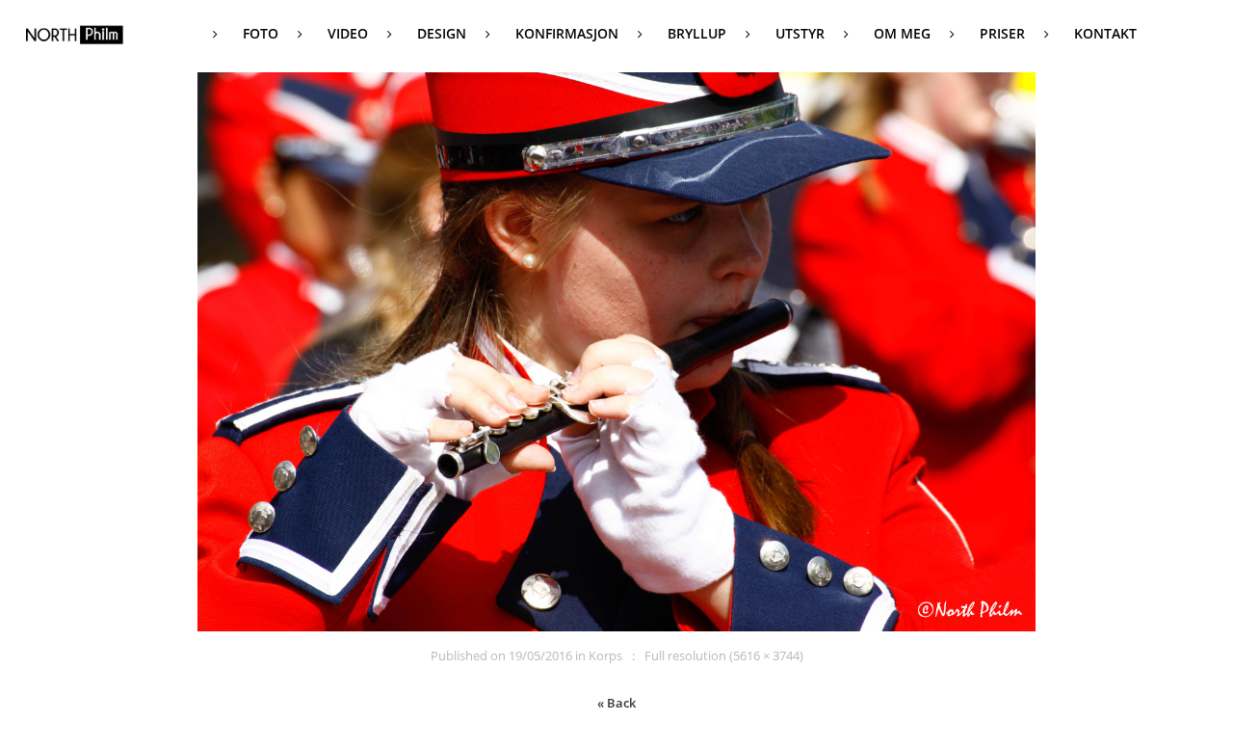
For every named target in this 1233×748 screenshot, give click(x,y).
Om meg (902, 33)
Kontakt (1105, 33)
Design (441, 33)
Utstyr (800, 33)
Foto (260, 33)
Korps (605, 655)
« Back (616, 702)
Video (348, 33)
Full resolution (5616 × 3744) (723, 655)
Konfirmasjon (566, 33)
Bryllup (697, 33)
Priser (1002, 33)
